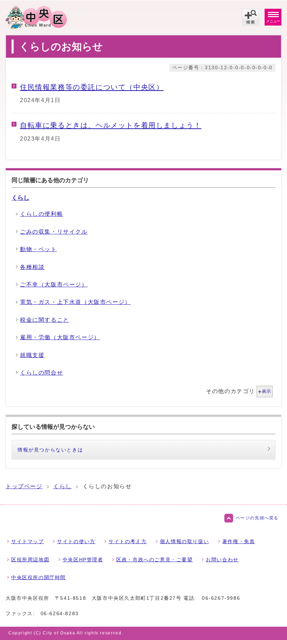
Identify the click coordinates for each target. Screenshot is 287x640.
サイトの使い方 (76, 541)
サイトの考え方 (127, 541)
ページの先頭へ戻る (257, 518)
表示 (266, 391)
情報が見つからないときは (50, 450)
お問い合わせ (222, 559)
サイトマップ (27, 541)
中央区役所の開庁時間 (38, 577)
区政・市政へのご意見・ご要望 (154, 559)
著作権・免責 (238, 541)
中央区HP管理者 (83, 559)
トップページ (24, 486)
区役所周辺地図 (30, 559)
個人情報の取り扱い (184, 541)
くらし (20, 197)
